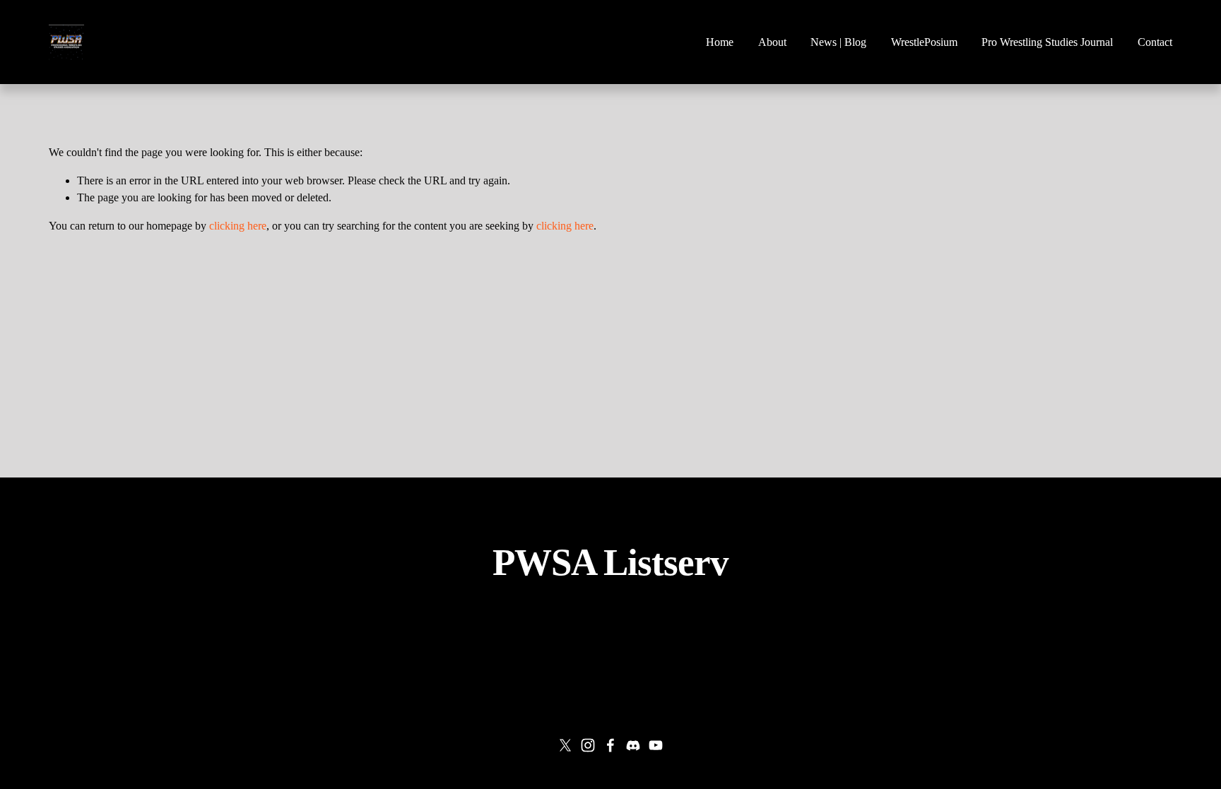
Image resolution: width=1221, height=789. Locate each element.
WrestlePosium (924, 42)
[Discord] (633, 745)
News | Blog (838, 42)
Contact (1155, 42)
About (772, 42)
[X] (565, 745)
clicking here (237, 226)
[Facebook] (610, 745)
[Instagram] (588, 745)
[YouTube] (656, 745)
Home (719, 42)
